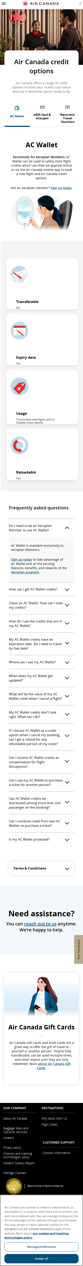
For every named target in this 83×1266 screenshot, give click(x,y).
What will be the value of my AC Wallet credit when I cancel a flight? (35, 696)
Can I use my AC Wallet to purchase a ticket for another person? (36, 782)
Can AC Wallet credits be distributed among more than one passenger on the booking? (34, 802)
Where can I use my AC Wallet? (32, 662)
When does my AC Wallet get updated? (31, 678)
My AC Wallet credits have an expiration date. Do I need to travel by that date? (35, 643)
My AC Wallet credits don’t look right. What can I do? (32, 714)
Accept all (41, 1258)
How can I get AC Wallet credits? (33, 589)
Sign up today (61, 188)
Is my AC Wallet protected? (29, 839)
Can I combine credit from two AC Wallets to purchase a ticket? (34, 823)
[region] (41, 1230)
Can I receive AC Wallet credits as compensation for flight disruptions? (34, 762)
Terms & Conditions (29, 868)
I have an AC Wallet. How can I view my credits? (36, 605)
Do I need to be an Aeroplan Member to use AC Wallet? (30, 527)
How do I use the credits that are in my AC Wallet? (35, 623)
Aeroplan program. (25, 572)
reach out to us (40, 924)
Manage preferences (41, 1247)
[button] (3, 3)
